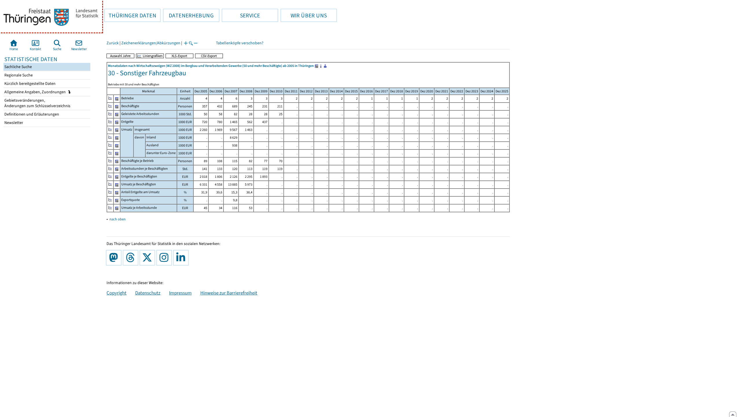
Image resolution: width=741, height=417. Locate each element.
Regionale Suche (18, 75)
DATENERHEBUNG (188, 15)
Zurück (113, 43)
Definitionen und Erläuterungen (31, 114)
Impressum (180, 293)
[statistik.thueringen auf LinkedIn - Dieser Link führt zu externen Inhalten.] (182, 257)
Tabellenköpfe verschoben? (239, 43)
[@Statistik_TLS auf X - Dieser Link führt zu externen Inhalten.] (148, 257)
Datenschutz (147, 293)
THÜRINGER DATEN (130, 15)
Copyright (116, 293)
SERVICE (241, 15)
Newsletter (13, 122)
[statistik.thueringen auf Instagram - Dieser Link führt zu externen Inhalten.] (165, 257)
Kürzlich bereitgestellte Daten (29, 83)
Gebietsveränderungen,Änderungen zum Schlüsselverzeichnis (36, 103)
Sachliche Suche (17, 67)
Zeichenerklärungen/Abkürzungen (150, 43)
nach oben (117, 219)
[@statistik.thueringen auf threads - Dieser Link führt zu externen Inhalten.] (131, 257)
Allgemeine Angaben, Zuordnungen (35, 92)
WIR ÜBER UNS (303, 15)
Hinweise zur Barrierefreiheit (228, 293)
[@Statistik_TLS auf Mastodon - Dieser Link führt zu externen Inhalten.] (115, 257)
